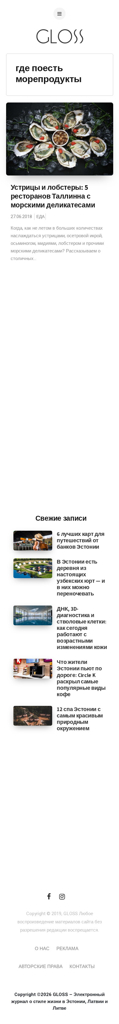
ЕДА (40, 216)
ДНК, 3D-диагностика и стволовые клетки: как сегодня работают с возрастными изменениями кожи (82, 628)
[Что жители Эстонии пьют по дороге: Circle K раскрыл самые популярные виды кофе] (32, 668)
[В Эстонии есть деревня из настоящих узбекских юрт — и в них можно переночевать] (32, 568)
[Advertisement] (61, 409)
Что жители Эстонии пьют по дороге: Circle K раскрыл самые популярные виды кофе (81, 678)
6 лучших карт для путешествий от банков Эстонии (80, 540)
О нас (42, 948)
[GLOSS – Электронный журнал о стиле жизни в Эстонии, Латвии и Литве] (59, 55)
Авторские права (41, 966)
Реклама (67, 948)
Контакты (82, 966)
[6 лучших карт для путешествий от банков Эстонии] (32, 540)
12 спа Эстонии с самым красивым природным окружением (80, 719)
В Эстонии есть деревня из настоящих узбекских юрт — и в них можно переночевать (81, 577)
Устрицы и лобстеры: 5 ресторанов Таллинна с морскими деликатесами (53, 196)
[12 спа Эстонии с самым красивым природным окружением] (32, 715)
